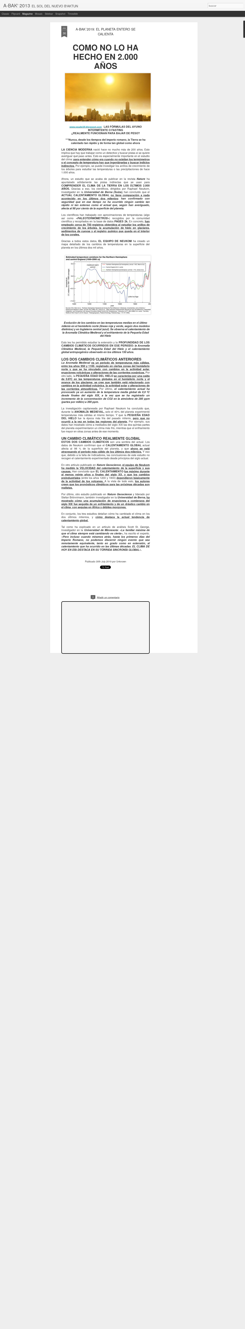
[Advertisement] (168, 79)
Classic (5, 13)
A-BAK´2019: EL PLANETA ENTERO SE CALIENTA (106, 31)
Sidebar (49, 13)
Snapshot (60, 13)
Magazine (27, 13)
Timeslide (73, 13)
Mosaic (38, 13)
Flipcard (16, 13)
